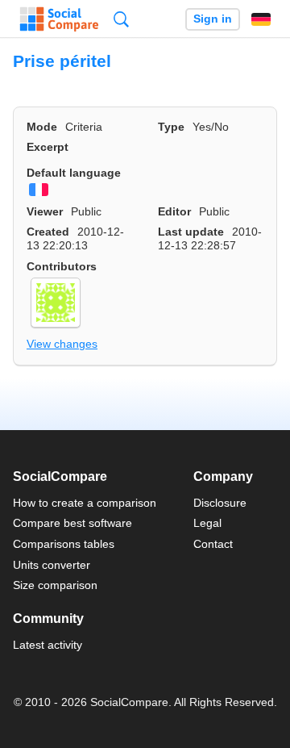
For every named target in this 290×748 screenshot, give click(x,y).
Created (48, 231)
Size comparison (55, 585)
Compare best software (72, 522)
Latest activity (47, 644)
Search (121, 19)
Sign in (212, 19)
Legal (207, 522)
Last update (191, 231)
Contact (213, 543)
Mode (42, 126)
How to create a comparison (84, 502)
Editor (174, 211)
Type (171, 126)
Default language (74, 172)
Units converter (51, 564)
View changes (62, 343)
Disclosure (219, 502)
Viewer (45, 211)
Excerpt (47, 146)
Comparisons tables (63, 543)
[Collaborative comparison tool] (59, 19)
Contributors (62, 266)
